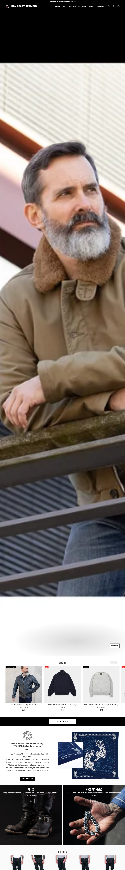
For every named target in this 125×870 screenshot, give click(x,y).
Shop (31, 801)
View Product (27, 779)
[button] (84, 6)
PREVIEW (114, 646)
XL (67, 699)
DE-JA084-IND (62, 707)
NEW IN (62, 663)
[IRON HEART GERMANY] (21, 6)
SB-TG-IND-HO (24, 707)
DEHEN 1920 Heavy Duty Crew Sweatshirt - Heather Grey (101, 705)
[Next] (116, 662)
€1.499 (23, 710)
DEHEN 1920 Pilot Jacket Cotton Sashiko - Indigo (62, 705)
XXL (108, 699)
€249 (101, 710)
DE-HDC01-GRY (101, 707)
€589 (62, 710)
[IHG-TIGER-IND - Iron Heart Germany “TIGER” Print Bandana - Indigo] (96, 755)
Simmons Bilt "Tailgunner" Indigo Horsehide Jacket (24, 705)
